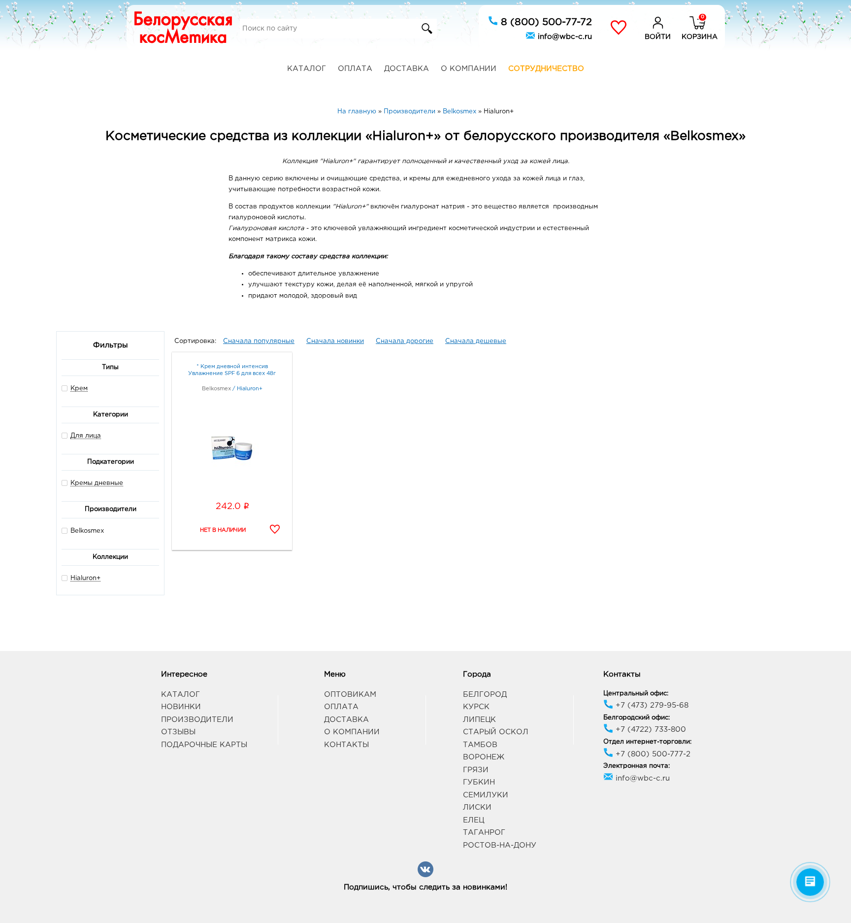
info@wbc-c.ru (563, 37)
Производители (197, 720)
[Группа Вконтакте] (425, 875)
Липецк (479, 720)
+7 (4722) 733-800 (649, 729)
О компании (468, 69)
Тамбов (480, 745)
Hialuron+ (85, 578)
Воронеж (483, 757)
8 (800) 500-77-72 (545, 22)
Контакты (346, 745)
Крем (79, 388)
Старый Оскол (495, 732)
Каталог (306, 69)
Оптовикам (350, 694)
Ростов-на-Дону (499, 845)
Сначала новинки (335, 341)
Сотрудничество (546, 69)
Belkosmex (87, 531)
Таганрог (484, 832)
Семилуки (485, 795)
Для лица (85, 436)
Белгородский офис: (636, 717)
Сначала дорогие (404, 341)
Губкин (479, 782)
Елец (473, 820)
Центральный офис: (635, 693)
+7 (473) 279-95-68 (650, 705)
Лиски (477, 807)
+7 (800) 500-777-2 (651, 754)
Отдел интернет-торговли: (647, 742)
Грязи (476, 770)
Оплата (355, 69)
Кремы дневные (96, 483)
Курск (476, 707)
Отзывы (178, 732)
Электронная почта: (636, 766)
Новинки (181, 707)
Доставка (406, 69)
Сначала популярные (259, 341)
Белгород (485, 694)
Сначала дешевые (475, 341)
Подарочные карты (204, 745)
